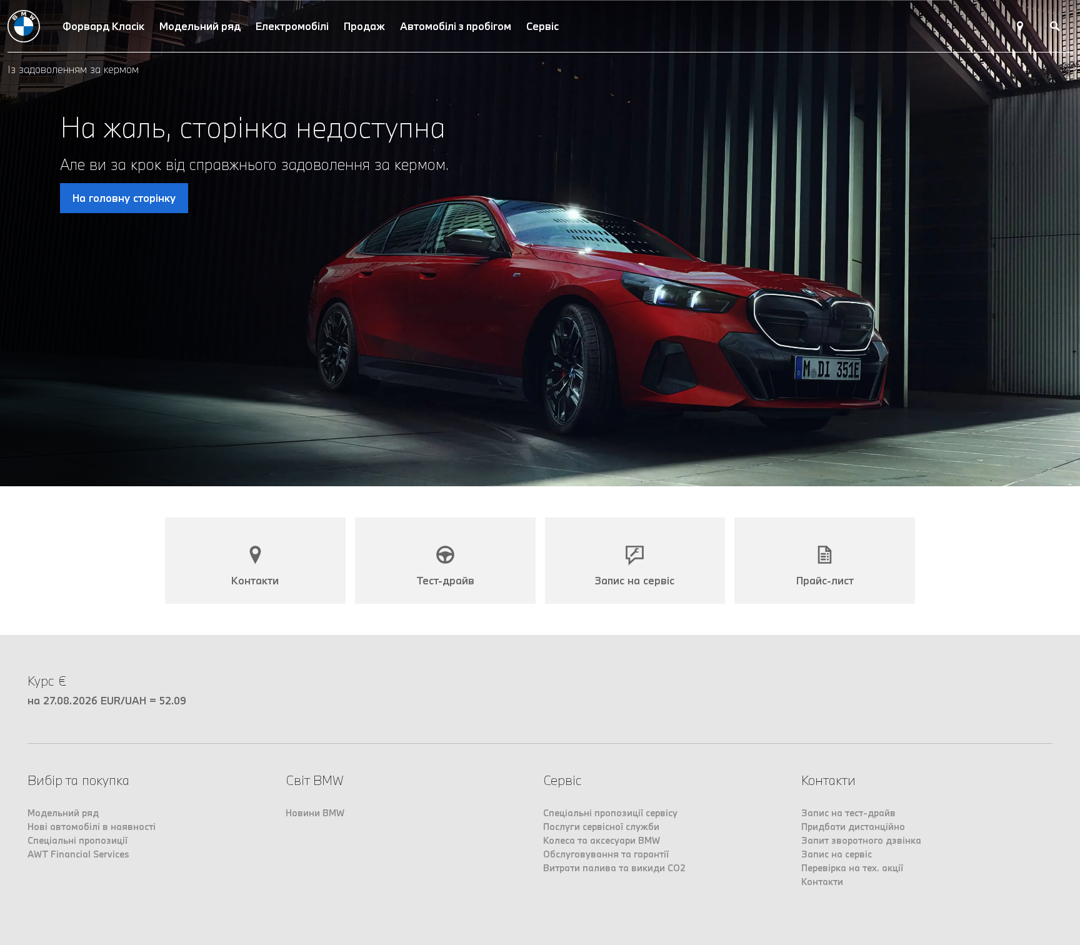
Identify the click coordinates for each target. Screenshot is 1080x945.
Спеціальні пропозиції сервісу (610, 813)
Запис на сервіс (836, 854)
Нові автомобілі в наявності (92, 826)
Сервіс (542, 25)
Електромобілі (292, 25)
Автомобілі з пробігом (455, 25)
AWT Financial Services (78, 854)
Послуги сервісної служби (601, 826)
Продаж (364, 25)
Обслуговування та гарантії (606, 854)
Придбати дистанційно (853, 826)
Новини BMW (315, 813)
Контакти (822, 882)
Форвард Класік (103, 25)
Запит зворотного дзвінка (861, 840)
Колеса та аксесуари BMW (601, 840)
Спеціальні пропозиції (78, 840)
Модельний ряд (200, 25)
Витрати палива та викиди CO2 (614, 868)
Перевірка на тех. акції (852, 868)
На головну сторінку (124, 197)
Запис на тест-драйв (848, 813)
